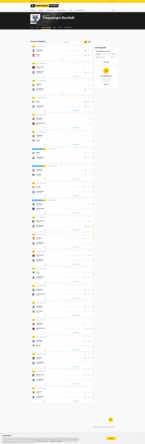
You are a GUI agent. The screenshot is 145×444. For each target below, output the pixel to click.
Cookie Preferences (60, 422)
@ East (38, 54)
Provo (37, 101)
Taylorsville (39, 357)
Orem (37, 272)
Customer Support (48, 424)
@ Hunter (38, 174)
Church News (39, 1)
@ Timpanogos (40, 72)
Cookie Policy (50, 422)
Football (40, 10)
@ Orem (38, 140)
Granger (38, 186)
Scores (80, 10)
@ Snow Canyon (40, 208)
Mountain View (40, 255)
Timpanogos (39, 50)
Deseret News (33, 1)
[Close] (142, 435)
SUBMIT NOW (106, 84)
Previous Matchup (76, 76)
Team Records (67, 27)
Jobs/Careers (58, 424)
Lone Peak (38, 238)
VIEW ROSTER (106, 62)
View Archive (75, 424)
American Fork (40, 67)
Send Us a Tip (66, 424)
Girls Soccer (50, 10)
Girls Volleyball (61, 10)
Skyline (38, 152)
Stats (54, 27)
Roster (60, 27)
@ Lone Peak (39, 311)
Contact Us (39, 424)
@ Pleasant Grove (40, 294)
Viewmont (38, 84)
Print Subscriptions (111, 1)
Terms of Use (33, 422)
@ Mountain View (40, 123)
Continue (111, 438)
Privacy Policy (42, 422)
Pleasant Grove (40, 221)
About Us (32, 424)
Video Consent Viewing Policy (56, 441)
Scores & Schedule (46, 27)
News (37, 27)
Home (32, 27)
